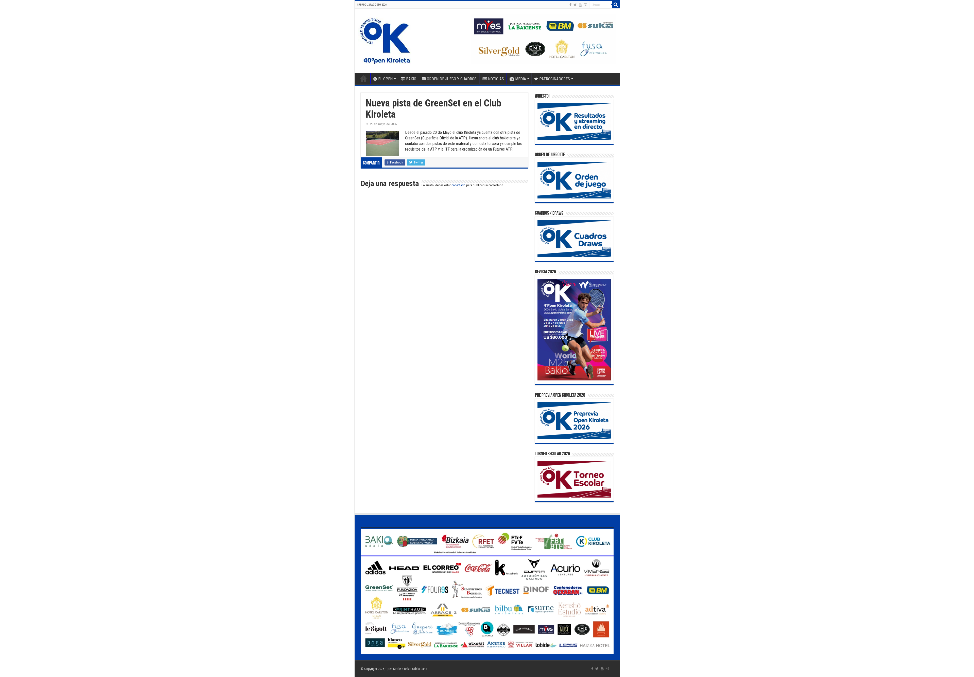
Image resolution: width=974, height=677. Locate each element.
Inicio (363, 78)
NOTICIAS (496, 79)
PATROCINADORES (554, 79)
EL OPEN (385, 79)
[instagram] (585, 5)
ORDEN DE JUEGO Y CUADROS (452, 79)
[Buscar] (616, 4)
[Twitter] (575, 5)
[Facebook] (570, 5)
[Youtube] (580, 5)
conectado (458, 185)
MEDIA (520, 79)
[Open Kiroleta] (384, 39)
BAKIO (411, 79)
